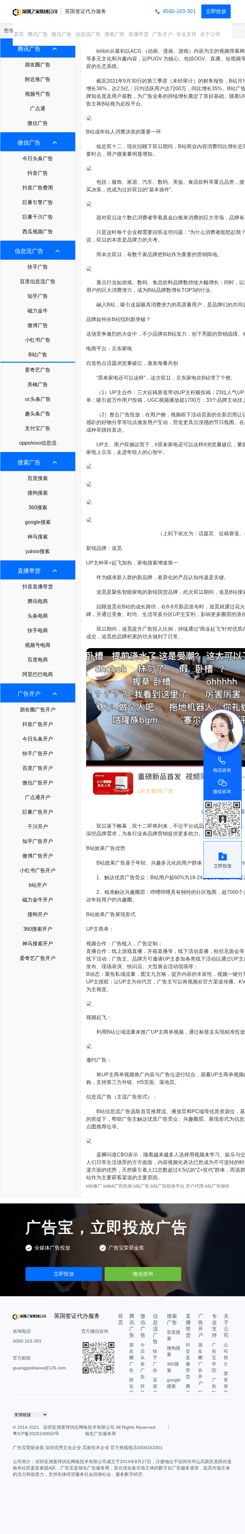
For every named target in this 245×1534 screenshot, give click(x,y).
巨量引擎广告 (37, 202)
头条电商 (37, 616)
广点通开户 (37, 797)
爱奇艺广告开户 (38, 958)
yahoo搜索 (38, 551)
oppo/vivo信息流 (37, 443)
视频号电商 (37, 645)
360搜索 (37, 507)
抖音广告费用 (37, 187)
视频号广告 (37, 94)
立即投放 (216, 11)
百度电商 (37, 659)
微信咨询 (143, 1274)
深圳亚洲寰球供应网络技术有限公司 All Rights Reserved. (99, 1427)
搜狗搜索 (37, 493)
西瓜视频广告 (37, 231)
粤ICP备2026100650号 (36, 1433)
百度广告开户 (37, 768)
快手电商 (37, 630)
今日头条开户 (37, 739)
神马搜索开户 (37, 943)
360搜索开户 (37, 929)
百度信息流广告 (38, 281)
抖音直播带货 (37, 586)
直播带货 (138, 34)
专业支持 (186, 34)
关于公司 (210, 34)
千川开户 (37, 826)
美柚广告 (37, 384)
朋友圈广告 (37, 64)
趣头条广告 (37, 413)
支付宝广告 (37, 428)
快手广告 (37, 267)
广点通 (37, 108)
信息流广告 (88, 34)
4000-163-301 (179, 11)
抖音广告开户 (37, 724)
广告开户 (162, 34)
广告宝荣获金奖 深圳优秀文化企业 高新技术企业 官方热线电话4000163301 (88, 1447)
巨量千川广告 (37, 217)
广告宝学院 (214, 1357)
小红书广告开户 (38, 870)
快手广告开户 (37, 753)
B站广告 (37, 354)
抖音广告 (37, 173)
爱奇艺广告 (37, 370)
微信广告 (61, 34)
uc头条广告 (38, 399)
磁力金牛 (37, 310)
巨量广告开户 (37, 812)
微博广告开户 (37, 856)
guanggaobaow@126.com (39, 1367)
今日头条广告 (37, 158)
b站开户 (38, 885)
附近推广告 (37, 79)
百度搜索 (37, 478)
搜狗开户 (37, 914)
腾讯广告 (37, 34)
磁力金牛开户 (37, 899)
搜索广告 (114, 34)
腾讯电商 (37, 601)
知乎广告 (37, 296)
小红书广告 (37, 340)
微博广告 (37, 325)
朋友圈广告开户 (38, 709)
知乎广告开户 (37, 841)
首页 (19, 34)
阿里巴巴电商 (37, 674)
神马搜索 (37, 536)
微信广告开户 (37, 782)
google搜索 (38, 522)
